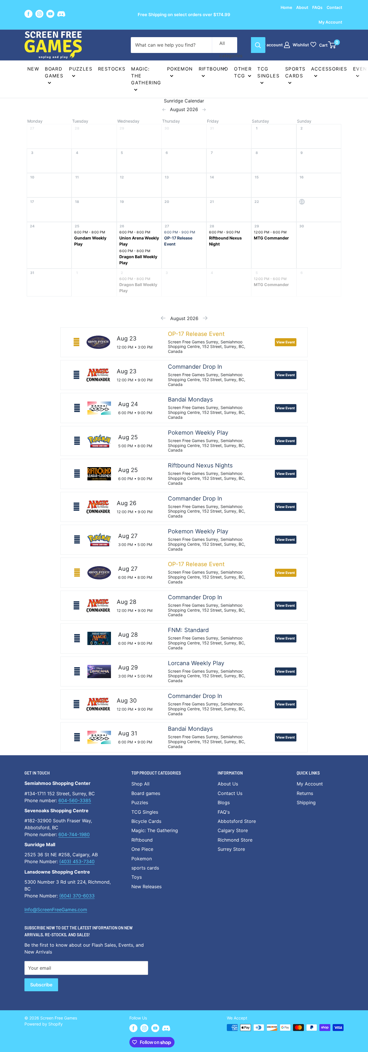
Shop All (140, 784)
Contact (334, 7)
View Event (285, 342)
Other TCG (243, 72)
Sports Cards (295, 72)
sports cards (145, 868)
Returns (305, 793)
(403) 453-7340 (77, 861)
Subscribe (41, 985)
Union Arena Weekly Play (139, 240)
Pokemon (180, 69)
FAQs (317, 7)
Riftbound (214, 69)
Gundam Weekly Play (90, 240)
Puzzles (80, 69)
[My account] (287, 45)
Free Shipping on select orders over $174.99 (184, 14)
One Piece (142, 849)
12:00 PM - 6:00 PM (270, 232)
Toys (136, 877)
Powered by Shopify (43, 1023)
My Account (330, 22)
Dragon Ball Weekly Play (138, 259)
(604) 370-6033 (77, 896)
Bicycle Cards (146, 821)
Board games (54, 72)
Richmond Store (235, 840)
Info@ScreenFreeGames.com (55, 909)
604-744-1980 (74, 834)
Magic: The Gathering (146, 75)
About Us (228, 784)
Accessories (329, 69)
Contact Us (230, 793)
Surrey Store (231, 849)
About (302, 7)
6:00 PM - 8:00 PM (89, 232)
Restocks (111, 69)
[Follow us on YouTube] (50, 14)
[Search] (258, 45)
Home (286, 7)
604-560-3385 (74, 800)
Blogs (224, 802)
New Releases (146, 886)
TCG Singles (268, 72)
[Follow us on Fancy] (61, 15)
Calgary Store (233, 830)
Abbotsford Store (237, 821)
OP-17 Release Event (178, 240)
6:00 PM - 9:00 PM (179, 232)
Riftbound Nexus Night (225, 240)
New (33, 69)
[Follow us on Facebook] (28, 14)
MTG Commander (271, 237)
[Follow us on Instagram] (39, 14)
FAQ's (224, 812)
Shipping (306, 802)
